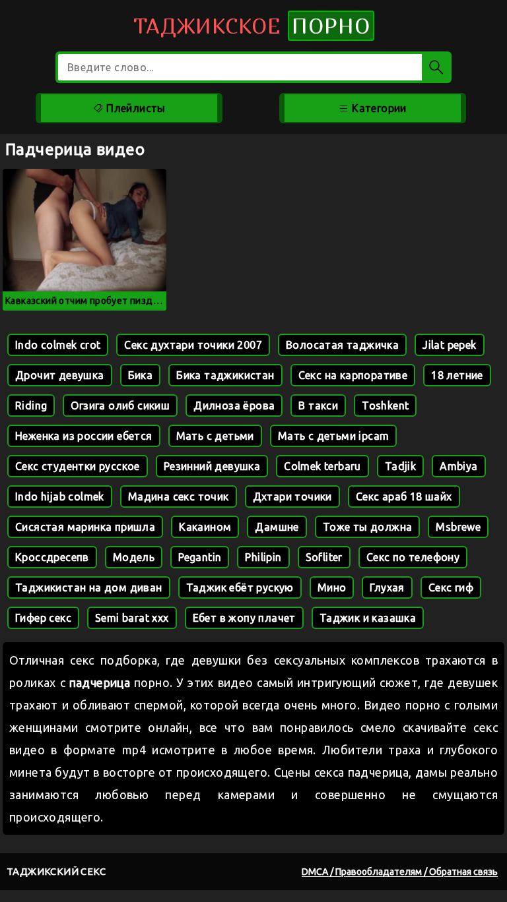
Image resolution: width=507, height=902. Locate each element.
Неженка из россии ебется (83, 436)
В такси (318, 405)
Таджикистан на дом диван (88, 587)
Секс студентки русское (77, 466)
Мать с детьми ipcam (333, 436)
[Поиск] (437, 67)
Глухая (387, 587)
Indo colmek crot (57, 345)
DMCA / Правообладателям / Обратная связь (400, 871)
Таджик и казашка (368, 618)
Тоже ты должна (368, 527)
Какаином (205, 527)
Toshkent (385, 405)
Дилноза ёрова (234, 405)
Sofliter (324, 557)
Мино (332, 587)
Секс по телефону (412, 557)
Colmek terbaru (322, 466)
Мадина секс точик (178, 496)
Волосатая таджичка (342, 345)
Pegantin (199, 557)
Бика (140, 375)
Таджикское (251, 25)
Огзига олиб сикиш (120, 405)
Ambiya (458, 466)
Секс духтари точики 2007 (193, 345)
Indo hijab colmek (59, 496)
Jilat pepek (449, 345)
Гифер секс (43, 618)
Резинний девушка (212, 466)
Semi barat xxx (132, 618)
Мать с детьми (215, 436)
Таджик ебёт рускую (240, 587)
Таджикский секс (56, 871)
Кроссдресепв (52, 557)
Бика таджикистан (225, 375)
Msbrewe (458, 527)
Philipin (263, 557)
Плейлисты (135, 108)
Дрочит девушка (59, 375)
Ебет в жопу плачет (244, 618)
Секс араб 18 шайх (404, 496)
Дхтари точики (292, 496)
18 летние (457, 375)
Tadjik (400, 466)
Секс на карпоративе (353, 375)
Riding (31, 405)
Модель (133, 557)
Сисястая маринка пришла (85, 527)
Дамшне (276, 527)
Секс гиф (450, 587)
